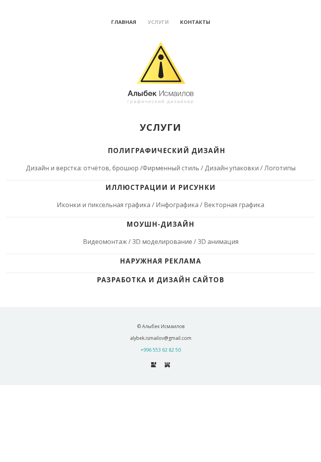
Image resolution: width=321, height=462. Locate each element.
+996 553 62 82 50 (161, 349)
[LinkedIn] (167, 364)
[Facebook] (153, 364)
